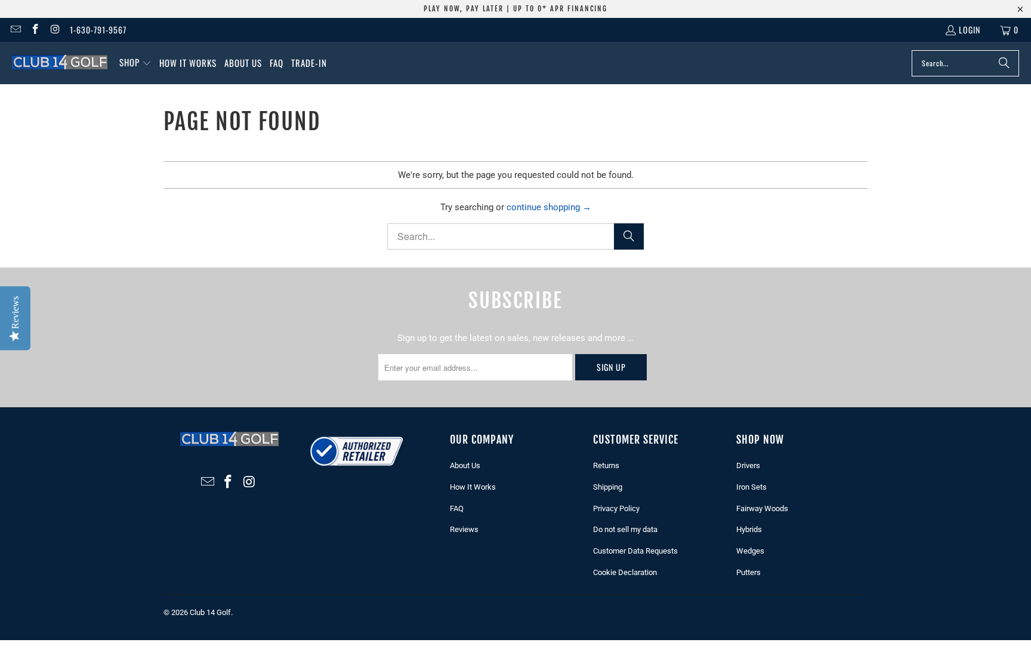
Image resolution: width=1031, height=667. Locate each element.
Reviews (464, 529)
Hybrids (749, 529)
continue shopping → (549, 207)
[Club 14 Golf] (59, 62)
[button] (135, 63)
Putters (748, 572)
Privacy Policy (616, 508)
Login (969, 29)
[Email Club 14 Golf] (15, 29)
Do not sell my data (625, 529)
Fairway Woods (762, 508)
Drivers (748, 465)
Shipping (607, 486)
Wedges (750, 550)
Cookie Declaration (625, 572)
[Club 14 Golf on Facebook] (35, 29)
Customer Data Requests (635, 550)
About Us (465, 465)
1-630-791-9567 (98, 29)
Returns (606, 465)
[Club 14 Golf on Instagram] (55, 29)
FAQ (457, 508)
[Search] (1004, 63)
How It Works (473, 486)
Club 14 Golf (210, 612)
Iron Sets (751, 486)
